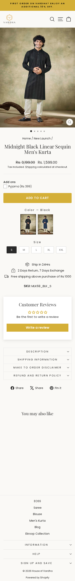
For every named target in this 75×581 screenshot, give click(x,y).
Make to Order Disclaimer (37, 367)
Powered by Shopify (37, 577)
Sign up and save (36, 563)
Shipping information (38, 359)
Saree (38, 508)
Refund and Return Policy (37, 375)
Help (36, 554)
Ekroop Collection (37, 534)
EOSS (37, 501)
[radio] (28, 224)
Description (37, 351)
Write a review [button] (37, 327)
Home (26, 138)
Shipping (31, 167)
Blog (37, 527)
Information (36, 545)
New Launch (42, 138)
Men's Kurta (37, 521)
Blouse (37, 514)
